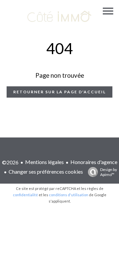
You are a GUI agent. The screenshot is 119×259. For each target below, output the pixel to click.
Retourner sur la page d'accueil (59, 91)
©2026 (10, 162)
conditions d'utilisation (68, 195)
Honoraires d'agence (93, 162)
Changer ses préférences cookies (46, 171)
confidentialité (25, 195)
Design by (108, 172)
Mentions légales (44, 162)
